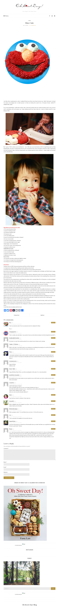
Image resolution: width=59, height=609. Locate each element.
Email (5, 467)
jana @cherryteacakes (14, 375)
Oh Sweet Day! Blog (29, 605)
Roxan (10, 429)
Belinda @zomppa (13, 408)
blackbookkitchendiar (14, 338)
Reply (53, 322)
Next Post (42, 315)
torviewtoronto (12, 361)
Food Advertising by (18, 545)
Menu (7, 15)
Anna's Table (12, 368)
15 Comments (32, 25)
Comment (6, 448)
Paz (10, 322)
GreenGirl (11, 401)
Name (5, 462)
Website (5, 472)
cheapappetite (12, 331)
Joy (10, 415)
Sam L (10, 395)
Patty (10, 352)
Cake (29, 20)
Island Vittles (12, 421)
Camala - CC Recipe (13, 344)
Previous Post (16, 315)
